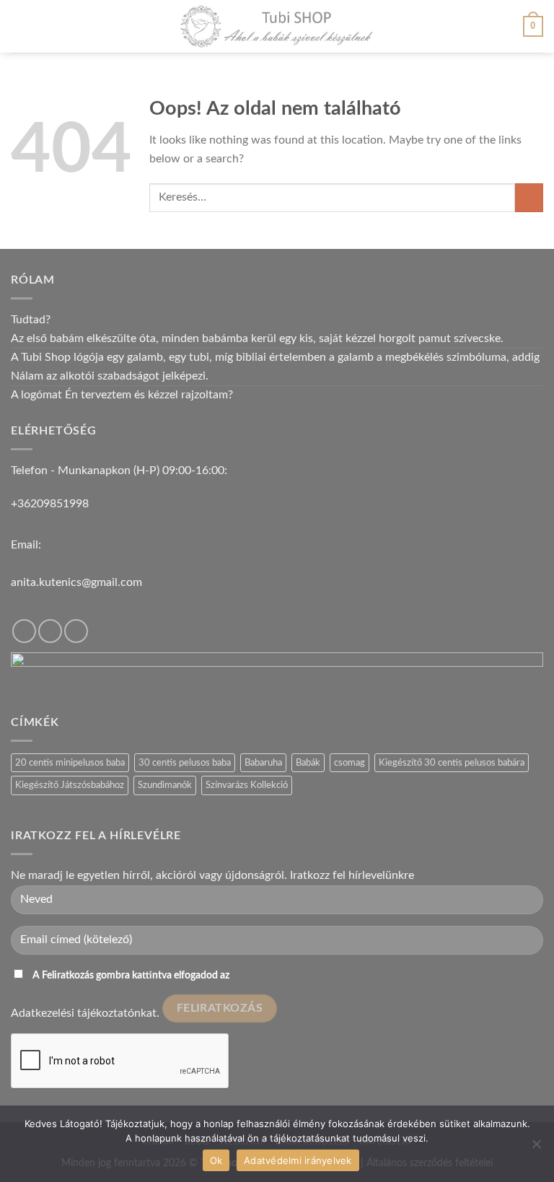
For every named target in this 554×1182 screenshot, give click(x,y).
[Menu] (19, 26)
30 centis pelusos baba (184, 762)
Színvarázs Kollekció (247, 785)
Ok (216, 1160)
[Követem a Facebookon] (24, 631)
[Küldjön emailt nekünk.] (76, 631)
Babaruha (263, 762)
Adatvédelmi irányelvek (298, 1160)
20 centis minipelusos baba (70, 762)
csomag (349, 762)
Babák (308, 762)
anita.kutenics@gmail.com (76, 582)
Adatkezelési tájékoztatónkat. (85, 1013)
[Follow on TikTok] (50, 631)
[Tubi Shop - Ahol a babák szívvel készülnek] (277, 26)
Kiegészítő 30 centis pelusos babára (451, 762)
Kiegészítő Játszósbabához (69, 785)
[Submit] (529, 197)
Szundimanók (165, 785)
